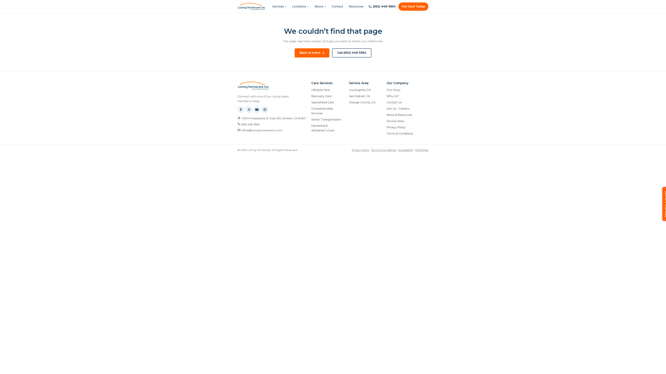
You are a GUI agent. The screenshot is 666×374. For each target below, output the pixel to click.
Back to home (310, 52)
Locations (299, 6)
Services (278, 6)
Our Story (393, 90)
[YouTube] (257, 109)
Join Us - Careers (398, 108)
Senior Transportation (326, 119)
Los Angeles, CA (359, 90)
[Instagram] (265, 109)
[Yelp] (249, 109)
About (318, 6)
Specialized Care (322, 102)
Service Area (395, 121)
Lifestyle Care (320, 90)
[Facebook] (241, 109)
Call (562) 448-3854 (351, 52)
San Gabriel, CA (359, 96)
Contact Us (394, 102)
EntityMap (421, 150)
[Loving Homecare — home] (252, 7)
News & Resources (399, 115)
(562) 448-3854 (250, 124)
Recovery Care (321, 96)
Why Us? (393, 96)
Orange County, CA (362, 102)
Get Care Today (413, 6)
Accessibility (405, 150)
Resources (356, 6)
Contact (337, 6)
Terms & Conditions (400, 133)
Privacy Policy (396, 127)
